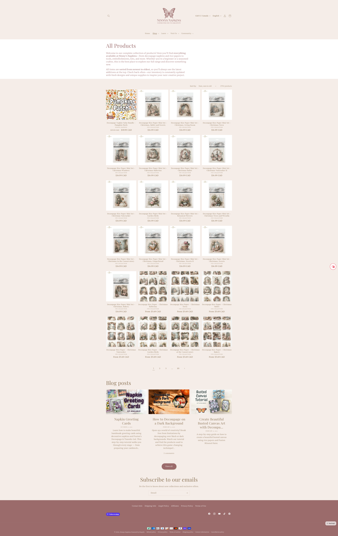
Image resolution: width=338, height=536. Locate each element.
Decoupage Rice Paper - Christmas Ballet (217, 305)
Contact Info (137, 506)
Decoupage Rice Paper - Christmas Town (185, 305)
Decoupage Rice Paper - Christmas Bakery (217, 351)
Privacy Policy (187, 506)
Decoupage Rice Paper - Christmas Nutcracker (121, 351)
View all (169, 466)
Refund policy (151, 532)
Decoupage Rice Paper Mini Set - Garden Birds (153, 215)
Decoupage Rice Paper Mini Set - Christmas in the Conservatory (121, 260)
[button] (108, 15)
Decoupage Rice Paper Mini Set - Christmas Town (217, 124)
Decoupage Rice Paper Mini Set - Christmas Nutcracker (121, 215)
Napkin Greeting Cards (126, 421)
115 (178, 368)
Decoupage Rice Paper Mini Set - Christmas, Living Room (185, 124)
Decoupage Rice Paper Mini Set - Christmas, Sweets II (185, 260)
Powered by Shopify (137, 532)
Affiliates (175, 506)
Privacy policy (162, 532)
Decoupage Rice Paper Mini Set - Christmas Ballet (185, 169)
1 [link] (153, 368)
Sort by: (193, 86)
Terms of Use (200, 506)
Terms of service (175, 532)
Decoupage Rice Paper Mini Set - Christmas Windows (121, 169)
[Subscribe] (187, 493)
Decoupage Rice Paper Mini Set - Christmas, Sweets (217, 260)
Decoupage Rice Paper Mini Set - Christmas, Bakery (121, 305)
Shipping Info (150, 506)
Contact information (202, 532)
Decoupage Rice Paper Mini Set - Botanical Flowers (185, 215)
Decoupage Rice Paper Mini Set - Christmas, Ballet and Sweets (153, 124)
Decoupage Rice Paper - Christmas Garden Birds (153, 351)
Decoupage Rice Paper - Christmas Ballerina (153, 305)
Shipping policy (188, 532)
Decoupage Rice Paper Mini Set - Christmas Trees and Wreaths (217, 215)
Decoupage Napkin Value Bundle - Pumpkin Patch (121, 124)
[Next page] (184, 368)
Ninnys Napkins (125, 532)
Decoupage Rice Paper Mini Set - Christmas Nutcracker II (217, 169)
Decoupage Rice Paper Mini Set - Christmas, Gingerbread (153, 260)
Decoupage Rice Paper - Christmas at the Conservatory (185, 351)
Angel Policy (163, 506)
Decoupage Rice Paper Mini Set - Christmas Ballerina (153, 169)
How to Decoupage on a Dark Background (169, 421)
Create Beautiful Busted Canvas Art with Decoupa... (211, 423)
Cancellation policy (217, 532)
